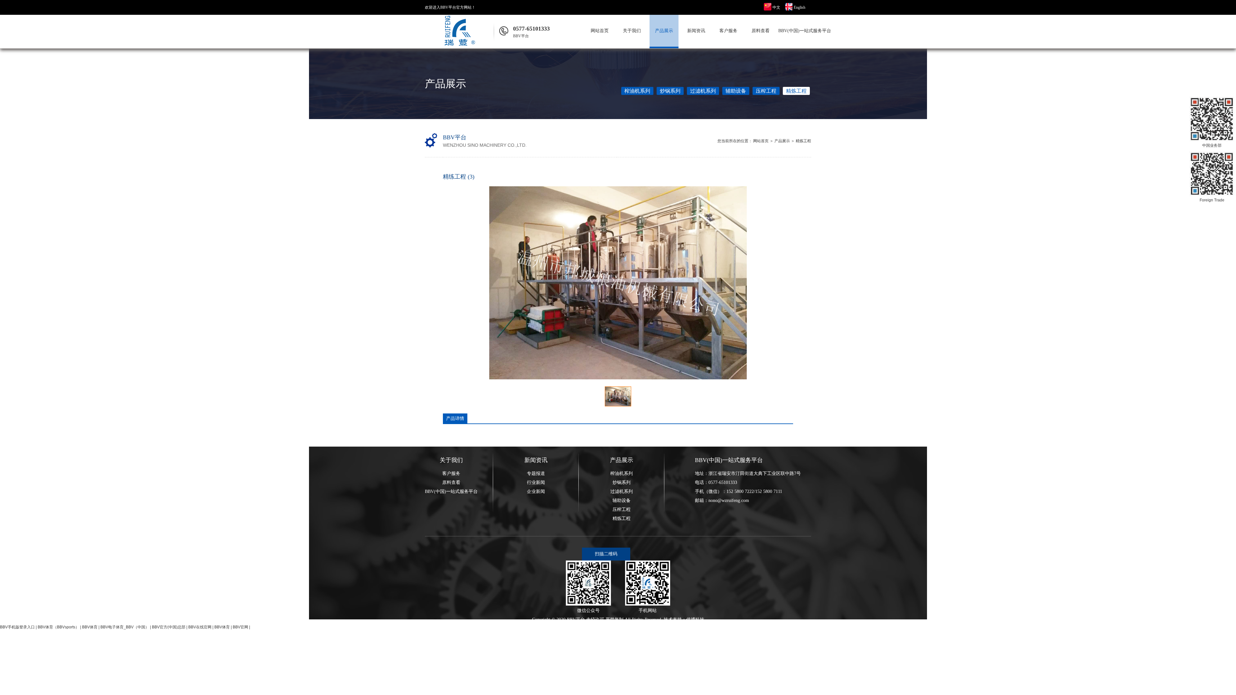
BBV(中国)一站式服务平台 (792, 30)
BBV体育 (90, 627)
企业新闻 (536, 491)
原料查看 (761, 30)
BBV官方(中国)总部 (168, 627)
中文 (776, 7)
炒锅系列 (670, 91)
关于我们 (632, 30)
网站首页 (600, 30)
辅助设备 (736, 91)
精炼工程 (796, 91)
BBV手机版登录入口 (17, 627)
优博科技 (695, 619)
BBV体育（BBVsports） (58, 627)
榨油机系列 (637, 91)
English (799, 7)
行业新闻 (536, 482)
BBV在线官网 (199, 627)
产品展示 (664, 30)
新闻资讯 (696, 30)
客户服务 (728, 30)
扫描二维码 (606, 553)
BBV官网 (240, 627)
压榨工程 (766, 91)
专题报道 (536, 473)
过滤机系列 (703, 91)
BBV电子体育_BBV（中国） (124, 627)
